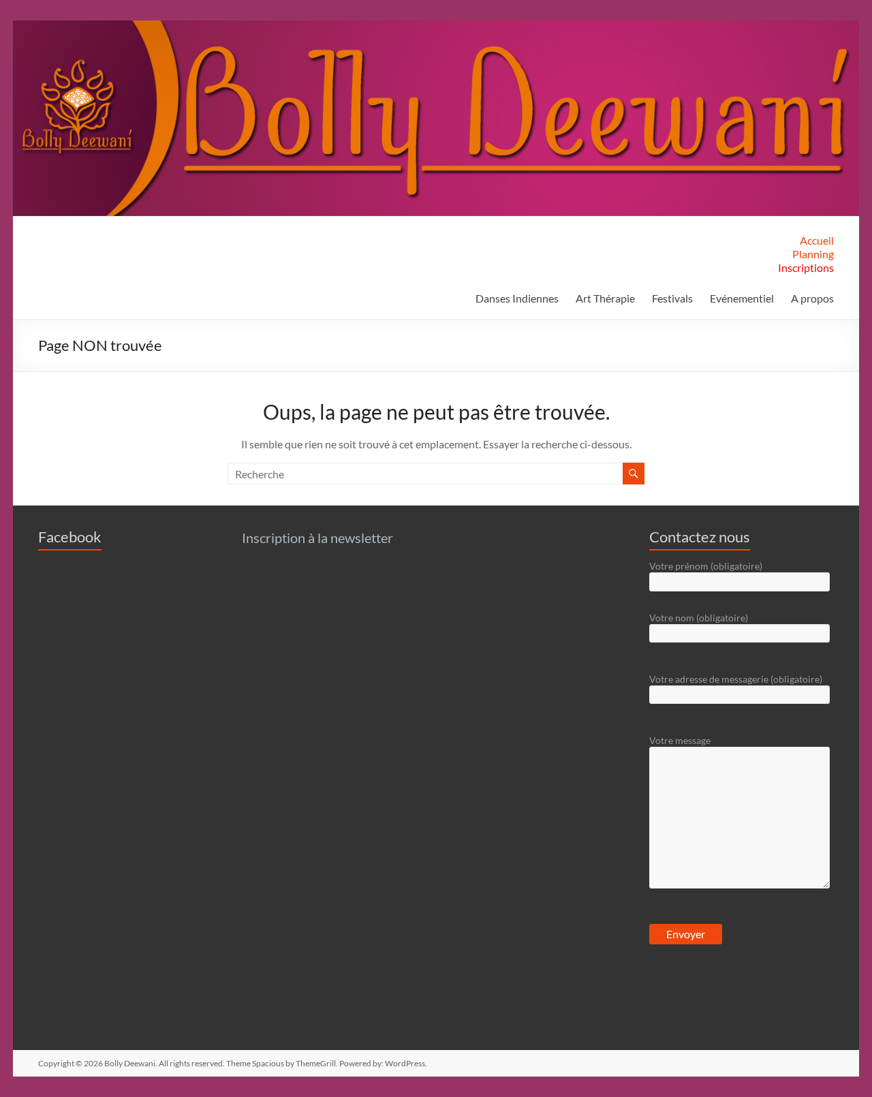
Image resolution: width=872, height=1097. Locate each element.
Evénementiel (742, 298)
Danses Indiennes (517, 298)
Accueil (817, 240)
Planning (813, 253)
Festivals (672, 298)
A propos (812, 298)
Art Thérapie (605, 298)
